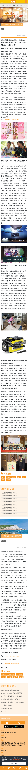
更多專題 (19, 746)
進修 (8, 479)
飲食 (3, 477)
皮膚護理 (13, 746)
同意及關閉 (14, 763)
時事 (21, 5)
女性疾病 (3, 746)
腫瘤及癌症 (4, 744)
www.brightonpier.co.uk (12, 663)
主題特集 (15, 5)
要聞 (8, 733)
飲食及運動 (10, 742)
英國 (21, 677)
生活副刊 (3, 541)
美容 (24, 477)
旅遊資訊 (4, 674)
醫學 (19, 477)
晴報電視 (8, 5)
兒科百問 (22, 744)
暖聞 (15, 733)
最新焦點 (3, 733)
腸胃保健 (16, 744)
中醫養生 (22, 742)
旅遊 (3, 479)
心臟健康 (10, 744)
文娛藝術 (19, 674)
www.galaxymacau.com (12, 119)
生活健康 (16, 742)
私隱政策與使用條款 (17, 759)
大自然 (4, 677)
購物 (8, 477)
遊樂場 (15, 677)
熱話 (11, 733)
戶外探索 (12, 674)
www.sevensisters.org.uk (12, 656)
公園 (10, 677)
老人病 (8, 746)
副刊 (25, 5)
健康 (3, 5)
